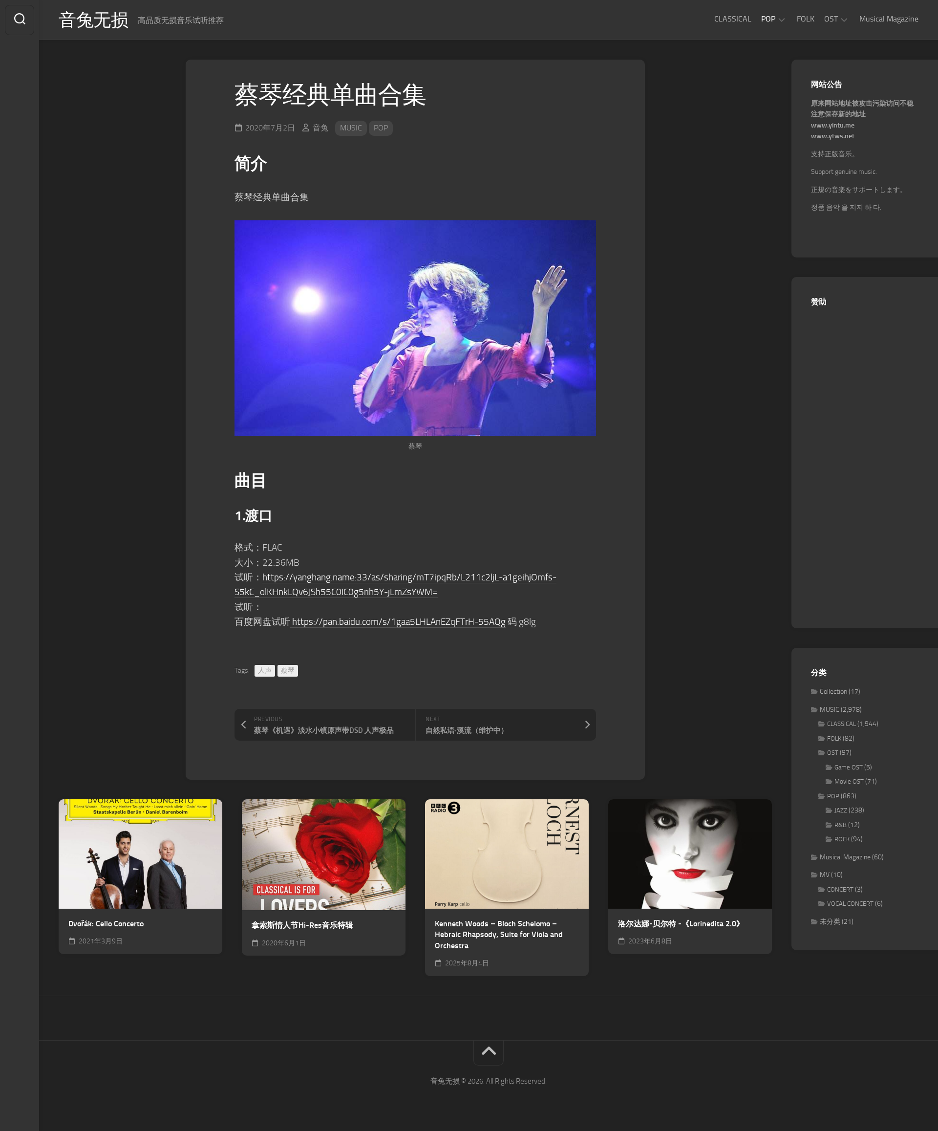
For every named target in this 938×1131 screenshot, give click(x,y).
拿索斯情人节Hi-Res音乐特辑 (302, 925)
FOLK (805, 18)
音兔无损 (93, 20)
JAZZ (840, 810)
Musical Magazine (888, 18)
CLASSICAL (732, 18)
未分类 (830, 922)
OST (831, 18)
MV (825, 875)
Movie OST (849, 781)
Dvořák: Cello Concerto (106, 923)
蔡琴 (288, 670)
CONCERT (840, 889)
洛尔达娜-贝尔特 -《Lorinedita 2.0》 (681, 923)
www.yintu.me (832, 125)
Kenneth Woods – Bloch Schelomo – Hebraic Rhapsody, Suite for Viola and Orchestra (499, 934)
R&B (840, 825)
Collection (833, 691)
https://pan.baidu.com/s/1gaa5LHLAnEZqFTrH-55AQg (398, 621)
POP (768, 18)
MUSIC (351, 127)
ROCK (842, 839)
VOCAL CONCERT (850, 903)
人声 (265, 670)
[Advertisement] (864, 462)
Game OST (848, 767)
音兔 (320, 127)
